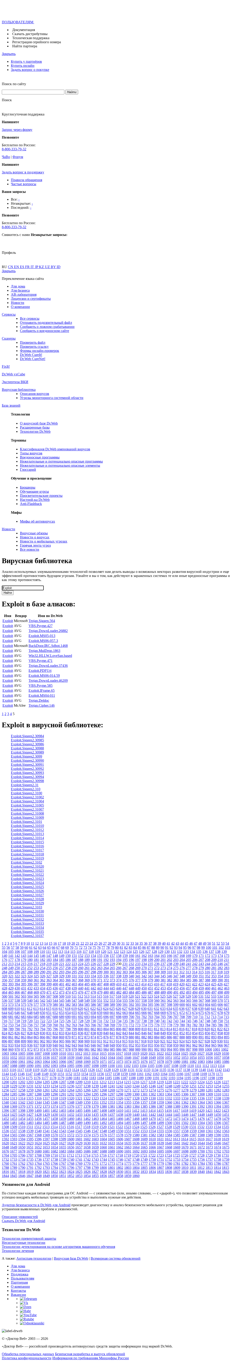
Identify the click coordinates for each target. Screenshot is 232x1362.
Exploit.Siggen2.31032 (27, 919)
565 (188, 1000)
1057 (217, 1057)
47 (195, 943)
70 (71, 947)
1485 (46, 1123)
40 (164, 943)
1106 (158, 1066)
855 (201, 1033)
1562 (217, 1131)
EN (17, 267)
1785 (209, 1163)
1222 (184, 1082)
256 (55, 968)
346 (169, 976)
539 (23, 1000)
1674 (217, 1147)
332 (80, 976)
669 (163, 1013)
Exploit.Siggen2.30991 (27, 764)
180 (30, 960)
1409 (111, 1110)
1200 (5, 1082)
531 (201, 996)
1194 (179, 1078)
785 (214, 1025)
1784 (201, 1163)
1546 (87, 1131)
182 (42, 960)
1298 (119, 1094)
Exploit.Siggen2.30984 (27, 736)
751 (226, 1021)
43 (177, 943)
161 (137, 956)
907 (74, 1041)
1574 (87, 1135)
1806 (152, 1168)
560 (157, 1000)
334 (93, 976)
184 (55, 960)
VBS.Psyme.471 (41, 661)
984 (106, 1049)
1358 (152, 1102)
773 (137, 1025)
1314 (21, 1098)
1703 (225, 1151)
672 (182, 1013)
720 (30, 1021)
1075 (136, 1062)
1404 (70, 1110)
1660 (103, 1147)
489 (163, 992)
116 (79, 952)
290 (42, 972)
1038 (62, 1057)
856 (207, 1033)
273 (163, 968)
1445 (176, 1115)
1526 (152, 1127)
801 (87, 1029)
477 (87, 992)
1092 (46, 1066)
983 (99, 1049)
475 (74, 992)
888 (182, 1037)
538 (17, 1000)
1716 (103, 1155)
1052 (176, 1057)
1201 (13, 1082)
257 (61, 968)
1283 (225, 1090)
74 (90, 947)
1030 (225, 1053)
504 (30, 996)
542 (42, 1000)
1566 (21, 1135)
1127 (99, 1070)
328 (55, 976)
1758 (217, 1159)
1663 (127, 1147)
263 (99, 968)
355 (226, 976)
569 (214, 1000)
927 (201, 1041)
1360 (168, 1102)
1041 (87, 1057)
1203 (30, 1082)
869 (61, 1037)
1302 (152, 1094)
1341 (13, 1102)
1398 (21, 1110)
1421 (209, 1110)
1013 (86, 1053)
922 (169, 1041)
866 (42, 1037)
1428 (38, 1115)
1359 (160, 1102)
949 (112, 1045)
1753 (176, 1159)
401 (61, 984)
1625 (46, 1143)
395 (23, 984)
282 (220, 968)
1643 (193, 1143)
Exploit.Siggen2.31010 (27, 826)
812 (156, 1029)
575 (23, 1004)
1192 (163, 1078)
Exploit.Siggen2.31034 (27, 928)
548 (80, 1000)
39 (159, 943)
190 (93, 960)
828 (30, 1033)
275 (176, 968)
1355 (127, 1102)
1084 (209, 1062)
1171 (219, 1074)
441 (87, 988)
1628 (70, 1143)
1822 (54, 1172)
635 (175, 1009)
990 (144, 1049)
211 (226, 960)
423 (201, 984)
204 (182, 960)
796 (55, 1029)
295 (74, 972)
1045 (119, 1057)
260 (80, 968)
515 (99, 996)
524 (156, 996)
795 (49, 1029)
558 (144, 1000)
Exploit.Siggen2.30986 (27, 744)
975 (49, 1049)
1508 (5, 1127)
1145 (13, 1074)
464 (4, 992)
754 (17, 1025)
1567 (30, 1135)
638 (194, 1009)
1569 (46, 1135)
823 (226, 1029)
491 (176, 992)
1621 (13, 1143)
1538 (21, 1131)
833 (61, 1033)
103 (227, 947)
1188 (132, 1078)
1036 (46, 1057)
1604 (103, 1139)
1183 (92, 1078)
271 (150, 968)
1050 (160, 1057)
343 (150, 976)
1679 (30, 1151)
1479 (225, 1119)
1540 (38, 1131)
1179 (60, 1078)
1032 (13, 1057)
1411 (127, 1110)
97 (194, 947)
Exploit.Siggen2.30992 (27, 769)
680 (4, 1017)
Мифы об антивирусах (37, 521)
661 (112, 1013)
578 (42, 1004)
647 (23, 1013)
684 (30, 1017)
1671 (193, 1147)
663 (125, 1013)
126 (141, 952)
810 (144, 1029)
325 (36, 976)
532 (207, 996)
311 (175, 972)
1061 (21, 1062)
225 (87, 964)
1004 (13, 1053)
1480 (5, 1123)
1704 (5, 1155)
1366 (217, 1102)
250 (17, 968)
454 (169, 988)
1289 (46, 1094)
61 (31, 947)
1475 (193, 1119)
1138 (186, 1070)
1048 (144, 1057)
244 (207, 964)
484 (131, 992)
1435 (95, 1115)
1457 (46, 1119)
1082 (193, 1062)
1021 (152, 1053)
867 (49, 1037)
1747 (127, 1159)
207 (201, 960)
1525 (143, 1127)
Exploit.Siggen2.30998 (27, 781)
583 (74, 1004)
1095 (70, 1066)
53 (223, 943)
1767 (62, 1163)
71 (76, 947)
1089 (21, 1066)
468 (30, 992)
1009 (54, 1053)
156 (106, 956)
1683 (62, 1151)
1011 (70, 1053)
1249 (176, 1086)
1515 (62, 1127)
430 (17, 988)
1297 (111, 1094)
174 (220, 956)
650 (42, 1013)
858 (220, 1033)
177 (11, 960)
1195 (187, 1078)
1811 (192, 1168)
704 (157, 1017)
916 (131, 1041)
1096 (78, 1066)
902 (42, 1041)
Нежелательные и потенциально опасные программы (61, 461)
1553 (144, 1131)
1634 (119, 1143)
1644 (201, 1143)
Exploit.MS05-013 (42, 636)
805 (112, 1029)
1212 (103, 1082)
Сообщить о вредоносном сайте (44, 331)
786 (220, 1025)
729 (87, 1021)
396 (30, 984)
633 (163, 1009)
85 (139, 947)
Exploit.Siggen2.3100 (26, 793)
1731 (225, 1155)
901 (36, 1041)
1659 (95, 1147)
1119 (36, 1070)
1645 (209, 1143)
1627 (62, 1143)
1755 (193, 1159)
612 (29, 1009)
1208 (70, 1082)
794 (42, 1029)
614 (42, 1009)
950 (118, 1045)
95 (185, 947)
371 (99, 980)
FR (28, 267)
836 (80, 1033)
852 (182, 1033)
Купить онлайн (22, 65)
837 (87, 1033)
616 (55, 1009)
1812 (201, 1168)
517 (112, 996)
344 (157, 976)
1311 (225, 1094)
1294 (87, 1094)
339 (125, 976)
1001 (216, 1049)
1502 (184, 1123)
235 (150, 964)
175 (226, 956)
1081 (184, 1062)
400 (55, 984)
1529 (176, 1127)
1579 (127, 1135)
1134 (154, 1070)
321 (11, 976)
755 (23, 1025)
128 (154, 952)
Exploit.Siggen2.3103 (26, 907)
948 (106, 1045)
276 (182, 968)
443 (99, 988)
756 (30, 1025)
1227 (225, 1082)
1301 (144, 1094)
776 (157, 1025)
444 (106, 988)
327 (49, 976)
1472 (168, 1119)
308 (157, 972)
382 (169, 980)
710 (195, 1017)
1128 (107, 1070)
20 (73, 943)
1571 (62, 1135)
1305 (176, 1094)
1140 (202, 1070)
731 (99, 1021)
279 (201, 968)
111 (48, 952)
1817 (13, 1172)
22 (82, 943)
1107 (166, 1066)
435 (49, 988)
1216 (135, 1082)
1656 (70, 1147)
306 (144, 972)
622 (93, 1009)
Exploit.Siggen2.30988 (27, 748)
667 (150, 1013)
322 (17, 976)
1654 (54, 1147)
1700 (201, 1151)
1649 (13, 1147)
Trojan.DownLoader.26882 (48, 631)
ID (58, 267)
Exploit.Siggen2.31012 (27, 830)
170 (195, 956)
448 (131, 988)
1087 (5, 1066)
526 (169, 996)
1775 (127, 1163)
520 (131, 996)
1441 (144, 1115)
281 (214, 968)
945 (87, 1045)
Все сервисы (29, 318)
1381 (111, 1106)
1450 (217, 1115)
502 (17, 996)
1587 (193, 1135)
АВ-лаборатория (23, 294)
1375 (62, 1106)
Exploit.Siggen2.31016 (27, 846)
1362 (184, 1102)
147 (49, 956)
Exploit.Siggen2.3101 (26, 822)
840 (106, 1033)
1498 (152, 1123)
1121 (51, 1070)
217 (36, 964)
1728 (201, 1155)
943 (74, 1045)
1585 (176, 1135)
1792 (38, 1168)
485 (137, 992)
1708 (38, 1155)
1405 (78, 1110)
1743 (95, 1159)
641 (213, 1009)
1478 (217, 1119)
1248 (168, 1086)
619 (74, 1009)
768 (106, 1025)
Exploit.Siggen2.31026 (27, 891)
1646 (217, 1143)
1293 (78, 1094)
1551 (127, 1131)
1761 (13, 1163)
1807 (160, 1168)
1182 (84, 1078)
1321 (78, 1098)
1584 (168, 1135)
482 (118, 992)
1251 (193, 1086)
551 (99, 1000)
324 (30, 976)
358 (17, 980)
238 (169, 964)
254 (42, 968)
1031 (5, 1057)
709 (188, 1017)
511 (74, 996)
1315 (30, 1098)
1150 (52, 1074)
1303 (160, 1094)
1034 (30, 1057)
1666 (152, 1147)
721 (36, 1021)
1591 (225, 1135)
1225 (209, 1082)
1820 (38, 1172)
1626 (54, 1143)
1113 (213, 1066)
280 (207, 968)
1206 (54, 1082)
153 (87, 956)
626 (118, 1009)
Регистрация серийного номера (36, 42)
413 (137, 984)
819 (201, 1029)
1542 (54, 1131)
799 (74, 1029)
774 (144, 1025)
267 (125, 968)
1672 (201, 1147)
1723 (160, 1155)
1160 (132, 1074)
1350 (87, 1102)
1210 (87, 1082)
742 (169, 1021)
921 (163, 1041)
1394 (217, 1106)
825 (11, 1033)
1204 (38, 1082)
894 (220, 1037)
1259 (30, 1090)
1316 (38, 1098)
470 (42, 992)
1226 (217, 1082)
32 (127, 943)
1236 (70, 1086)
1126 (91, 1070)
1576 (103, 1135)
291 (49, 972)
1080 (176, 1062)
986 (118, 1049)
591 (125, 1004)
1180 (68, 1078)
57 (12, 947)
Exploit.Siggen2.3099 (26, 756)
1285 (13, 1094)
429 (11, 988)
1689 (111, 1151)
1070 (95, 1062)
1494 (119, 1123)
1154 (84, 1074)
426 (220, 984)
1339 (225, 1098)
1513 (46, 1127)
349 (188, 976)
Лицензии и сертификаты (31, 298)
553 (112, 1000)
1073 (119, 1062)
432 (30, 988)
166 (169, 956)
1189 (140, 1078)
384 (182, 980)
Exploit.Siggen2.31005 (27, 805)
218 (42, 964)
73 (85, 947)
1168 (195, 1074)
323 (23, 976)
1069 (87, 1062)
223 (74, 964)
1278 (184, 1090)
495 (201, 992)
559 (150, 1000)
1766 (54, 1163)
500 (4, 996)
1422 (217, 1110)
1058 (225, 1057)
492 (182, 992)
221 (61, 964)
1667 (160, 1147)
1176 (37, 1078)
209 (214, 960)
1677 (13, 1151)
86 (144, 947)
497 (214, 992)
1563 (225, 1131)
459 (201, 988)
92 (171, 947)
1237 (78, 1086)
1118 (28, 1070)
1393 (209, 1106)
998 (195, 1049)
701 (137, 1017)
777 (163, 1025)
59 (22, 947)
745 (188, 1021)
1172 (5, 1078)
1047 (136, 1057)
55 (3, 947)
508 (55, 996)
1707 (30, 1155)
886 (169, 1037)
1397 (13, 1110)
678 (220, 1013)
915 (125, 1041)
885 (163, 1037)
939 (49, 1045)
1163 (156, 1074)
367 (74, 980)
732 (106, 1021)
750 (220, 1021)
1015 (103, 1053)
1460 (70, 1119)
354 (220, 976)
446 (118, 988)
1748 (136, 1159)
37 (150, 943)
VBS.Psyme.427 (41, 626)
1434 (87, 1115)
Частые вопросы (23, 184)
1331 (160, 1098)
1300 (136, 1094)
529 (188, 996)
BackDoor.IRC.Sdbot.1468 (48, 646)
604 (207, 1004)
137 (211, 952)
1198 (211, 1078)
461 (214, 988)
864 (30, 1037)
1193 (171, 1078)
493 (188, 992)
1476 (201, 1119)
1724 (168, 1155)
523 (150, 996)
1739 (62, 1159)
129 (160, 952)
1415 (160, 1110)
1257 (13, 1090)
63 (40, 947)
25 (96, 943)
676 (207, 1013)
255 (49, 968)
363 (49, 980)
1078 (160, 1062)
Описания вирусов (34, 394)
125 (135, 952)
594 (144, 1004)
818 (194, 1029)
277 (188, 968)
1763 (30, 1163)
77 (103, 947)
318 (220, 972)
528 (182, 996)
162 (144, 956)
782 (195, 1025)
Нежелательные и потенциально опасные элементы (60, 465)
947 (99, 1045)
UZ (48, 267)
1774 (119, 1163)
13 (41, 943)
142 (17, 956)
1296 (103, 1094)
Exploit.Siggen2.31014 (27, 838)
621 (86, 1009)
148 (55, 956)
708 (182, 1017)
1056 (209, 1057)
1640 (168, 1143)
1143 (226, 1070)
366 (68, 980)
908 (80, 1041)
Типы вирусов (31, 453)
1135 (162, 1070)
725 (61, 1021)
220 (55, 964)
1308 (201, 1094)
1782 (184, 1163)
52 (218, 943)
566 (195, 1000)
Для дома (18, 286)
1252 (201, 1086)
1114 (221, 1066)
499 (226, 992)
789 (11, 1029)
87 (148, 947)
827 (23, 1033)
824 (4, 1033)
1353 (111, 1102)
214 (17, 964)
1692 (136, 1151)
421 (188, 984)
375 (125, 980)
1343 (30, 1102)
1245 (144, 1086)
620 (80, 1009)
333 (87, 976)
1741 (78, 1159)
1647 (225, 1143)
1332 (168, 1098)
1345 (46, 1102)
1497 (144, 1123)
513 (86, 996)
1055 (201, 1057)
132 (179, 952)
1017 (119, 1053)
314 (194, 972)
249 (11, 968)
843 (125, 1033)
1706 (21, 1155)
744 (182, 1021)
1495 (127, 1123)
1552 (136, 1131)
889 (188, 1037)
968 (4, 1049)
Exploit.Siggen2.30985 (27, 740)
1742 (87, 1159)
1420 (201, 1110)
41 (168, 943)
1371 (30, 1106)
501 (11, 996)
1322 (87, 1098)
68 (62, 947)
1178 (52, 1078)
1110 (190, 1066)
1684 (70, 1151)
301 (112, 972)
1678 (21, 1151)
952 (131, 1045)
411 (125, 984)
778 (169, 1025)
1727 (192, 1155)
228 (106, 964)
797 (61, 1029)
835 (74, 1033)
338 (118, 976)
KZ (42, 267)
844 (131, 1033)
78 (108, 947)
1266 (87, 1090)
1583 (160, 1135)
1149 (44, 1074)
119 (97, 952)
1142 (218, 1070)
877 (112, 1037)
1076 (144, 1062)
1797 (78, 1168)
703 (150, 1017)
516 (106, 996)
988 (131, 1049)
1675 (225, 1147)
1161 (140, 1074)
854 (195, 1033)
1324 (103, 1098)
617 (61, 1009)
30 (118, 943)
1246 (152, 1086)
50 (209, 943)
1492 (103, 1123)
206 (195, 960)
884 (157, 1037)
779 (176, 1025)
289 (36, 972)
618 (67, 1009)
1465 (111, 1119)
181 (36, 960)
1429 (46, 1115)
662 (118, 1013)
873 (87, 1037)
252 (30, 968)
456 (182, 988)
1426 (21, 1115)
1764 (38, 1163)
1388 (168, 1106)
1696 (168, 1151)
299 (99, 972)
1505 (209, 1123)
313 (188, 972)
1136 (170, 1070)
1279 (193, 1090)
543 (49, 1000)
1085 (217, 1062)
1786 (217, 1163)
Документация (23, 30)
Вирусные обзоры (34, 533)
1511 (29, 1127)
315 (201, 972)
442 (93, 988)
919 (150, 1041)
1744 (103, 1159)
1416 (168, 1110)
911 (99, 1041)
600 (182, 1004)
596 (157, 1004)
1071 (103, 1062)
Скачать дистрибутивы (30, 34)
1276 (168, 1090)
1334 (184, 1098)
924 (182, 1041)
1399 (30, 1110)
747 (201, 1021)
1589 (209, 1135)
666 (144, 1013)
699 (125, 1017)
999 (201, 1049)
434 (42, 988)
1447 (193, 1115)
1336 (201, 1098)
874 (93, 1037)
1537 (13, 1131)
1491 (95, 1123)
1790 (21, 1168)
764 (80, 1025)
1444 (168, 1115)
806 (118, 1029)
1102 (127, 1066)
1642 (184, 1143)
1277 (176, 1090)
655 (74, 1013)
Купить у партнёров (26, 61)
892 (207, 1037)
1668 (168, 1147)
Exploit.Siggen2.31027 (27, 895)
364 (55, 980)
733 (112, 1021)
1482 (21, 1123)
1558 (184, 1131)
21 (78, 943)
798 (68, 1029)
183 (49, 960)
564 (182, 1000)
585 (87, 1004)
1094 (62, 1066)
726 (68, 1021)
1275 (160, 1090)
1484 (38, 1123)
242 (195, 964)
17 (59, 943)
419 (175, 984)
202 (169, 960)
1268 (103, 1090)
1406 (87, 1110)
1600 (70, 1139)
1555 (160, 1131)
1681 (46, 1151)
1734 (21, 1159)
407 (99, 984)
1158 (116, 1074)
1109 (182, 1066)
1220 (168, 1082)
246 (220, 964)
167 (176, 956)
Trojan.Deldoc (39, 700)
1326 (119, 1098)
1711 (62, 1155)
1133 (146, 1070)
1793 (46, 1168)
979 (74, 1049)
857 (214, 1033)
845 (137, 1033)
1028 (209, 1053)
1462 (87, 1119)
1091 (38, 1066)
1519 (95, 1127)
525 (163, 996)
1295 (95, 1094)
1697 (176, 1151)
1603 (95, 1139)
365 (61, 980)
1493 (111, 1123)
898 (17, 1041)
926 (194, 1041)
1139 (194, 1070)
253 (36, 968)
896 (4, 1041)
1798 (87, 1168)
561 (163, 1000)
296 (80, 972)
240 (182, 964)
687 (49, 1017)
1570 (54, 1135)
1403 (62, 1110)
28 (109, 943)
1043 (103, 1057)
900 (30, 1041)
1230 (21, 1086)
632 (156, 1009)
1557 (176, 1131)
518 (118, 996)
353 (214, 976)
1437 (111, 1115)
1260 (38, 1090)
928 (207, 1041)
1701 (209, 1151)
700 (131, 1017)
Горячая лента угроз (35, 545)
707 (176, 1017)
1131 (131, 1070)
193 (112, 960)
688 (55, 1017)
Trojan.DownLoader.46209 (48, 680)
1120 (43, 1070)
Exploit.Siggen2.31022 (27, 875)
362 (42, 980)
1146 (21, 1074)
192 (106, 960)
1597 (46, 1139)
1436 (103, 1115)
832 (55, 1033)
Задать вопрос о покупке (30, 70)
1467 (127, 1119)
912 (106, 1041)
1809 (176, 1168)
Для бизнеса (20, 290)
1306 (184, 1094)
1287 (30, 1094)
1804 (136, 1168)
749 (214, 1021)
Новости (17, 303)
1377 (78, 1106)
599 (176, 1004)
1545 (78, 1131)
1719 (127, 1155)
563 (176, 1000)
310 (169, 972)
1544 (70, 1131)
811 (150, 1029)
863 (23, 1037)
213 (11, 964)
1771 (95, 1163)
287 (23, 972)
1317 (46, 1098)
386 (195, 980)
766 (93, 1025)
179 (23, 960)
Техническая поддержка (30, 38)
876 (106, 1037)
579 (49, 1004)
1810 (184, 1168)
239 (176, 964)
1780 (168, 1163)
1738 (54, 1159)
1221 (176, 1082)
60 (26, 947)
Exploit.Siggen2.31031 (27, 915)
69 (67, 947)
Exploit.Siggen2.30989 (27, 752)
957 (163, 1045)
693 (87, 1017)
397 (36, 984)
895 (226, 1037)
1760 (5, 1163)
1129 (115, 1070)
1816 (5, 1172)
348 (182, 976)
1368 (5, 1106)
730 (93, 1021)
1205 (46, 1082)
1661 (111, 1147)
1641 (176, 1143)
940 (55, 1045)
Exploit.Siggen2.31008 (27, 813)
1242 (119, 1086)
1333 (176, 1098)
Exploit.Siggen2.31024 (27, 883)
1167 (187, 1074)
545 (61, 1000)
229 (112, 964)
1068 (78, 1062)
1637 (144, 1143)
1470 (152, 1119)
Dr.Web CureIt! (31, 355)
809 (137, 1029)
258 (68, 968)
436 (55, 988)
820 (207, 1029)
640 (207, 1009)
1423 (225, 1110)
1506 (217, 1123)
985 (112, 1049)
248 (4, 968)
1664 (136, 1147)
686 (42, 1017)
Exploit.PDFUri (40, 671)
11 (32, 943)
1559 (193, 1131)
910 (93, 1041)
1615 (192, 1139)
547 (74, 1000)
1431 (62, 1115)
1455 (30, 1119)
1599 (62, 1139)
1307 (193, 1094)
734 (118, 1021)
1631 (95, 1143)
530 (194, 996)
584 (80, 1004)
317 (213, 972)
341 (137, 976)
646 (17, 1013)
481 (112, 992)
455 (176, 988)
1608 (136, 1139)
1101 (119, 1066)
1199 (219, 1078)
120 (103, 952)
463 (226, 988)
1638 (152, 1143)
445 (112, 988)
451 (150, 988)
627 (125, 1009)
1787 (225, 1163)
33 (132, 943)
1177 (44, 1078)
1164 (163, 1074)
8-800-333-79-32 (14, 149)
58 (17, 947)
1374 (54, 1106)
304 (131, 972)
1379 (95, 1106)
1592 (5, 1139)
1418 (184, 1110)
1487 (62, 1123)
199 (150, 960)
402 (68, 984)
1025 (184, 1053)
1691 (127, 1151)
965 (214, 1045)
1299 (127, 1094)
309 (163, 972)
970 (17, 1049)
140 (4, 956)
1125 (83, 1070)
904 (55, 1041)
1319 (62, 1098)
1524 (135, 1127)
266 (118, 968)
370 (93, 980)
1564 (5, 1135)
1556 (168, 1131)
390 (220, 980)
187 (74, 960)
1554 (152, 1131)
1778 (152, 1163)
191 (99, 960)
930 (220, 1041)
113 (60, 952)
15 (50, 943)
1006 (30, 1053)
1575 (95, 1135)
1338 (217, 1098)
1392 (201, 1106)
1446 (184, 1115)
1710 (54, 1155)
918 (144, 1041)
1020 (143, 1053)
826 (17, 1033)
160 (131, 956)
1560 (201, 1131)
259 (74, 968)
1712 (70, 1155)
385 (188, 980)
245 (214, 964)
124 (129, 952)
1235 (62, 1086)
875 (99, 1037)
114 (66, 952)
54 (227, 943)
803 (99, 1029)
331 (74, 976)
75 (94, 947)
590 (118, 1004)
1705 (13, 1155)
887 (176, 1037)
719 (23, 1021)
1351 (95, 1102)
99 (203, 947)
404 (80, 984)
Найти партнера (24, 46)
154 (93, 956)
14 (46, 943)
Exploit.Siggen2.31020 (27, 866)
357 (11, 980)
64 (44, 947)
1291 (62, 1094)
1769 (78, 1163)
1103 (135, 1066)
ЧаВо (6, 157)
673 (188, 1013)
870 (68, 1037)
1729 (209, 1155)
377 (137, 980)
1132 (139, 1070)
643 (226, 1009)
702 (144, 1017)
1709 (46, 1155)
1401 (46, 1110)
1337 (209, 1098)
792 (30, 1029)
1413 (143, 1110)
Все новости (29, 549)
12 (37, 943)
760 (55, 1025)
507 (49, 996)
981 (87, 1049)
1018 (127, 1053)
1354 (119, 1102)
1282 (217, 1090)
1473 (176, 1119)
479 (99, 992)
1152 (68, 1074)
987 (125, 1049)
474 (68, 992)
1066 (62, 1062)
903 (49, 1041)
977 (61, 1049)
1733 (13, 1159)
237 (163, 964)
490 (169, 992)
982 (93, 1049)
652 (55, 1013)
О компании (20, 307)
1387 (160, 1106)
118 (91, 952)
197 (137, 960)
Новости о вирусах (34, 537)
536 (4, 1000)
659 (99, 1013)
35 (141, 943)
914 (118, 1041)
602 (195, 1004)
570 (220, 1000)
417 (163, 984)
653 (61, 1013)
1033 (21, 1057)
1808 (168, 1168)
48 (200, 943)
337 (112, 976)
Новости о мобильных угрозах (43, 541)
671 (176, 1013)
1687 (95, 1151)
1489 (78, 1123)
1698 (184, 1151)
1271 (127, 1090)
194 (118, 960)
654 (68, 1013)
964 (207, 1045)
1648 (5, 1147)
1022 (160, 1053)
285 (11, 972)
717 (11, 1021)
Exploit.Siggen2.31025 (27, 887)
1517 (78, 1127)
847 (150, 1033)
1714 (86, 1155)
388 (207, 980)
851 (176, 1033)
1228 (5, 1086)
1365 (209, 1102)
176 (4, 960)
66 (53, 947)
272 (157, 968)
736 (131, 1021)
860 (4, 1037)
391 (226, 980)
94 (180, 947)
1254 (217, 1086)
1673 (209, 1147)
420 (182, 984)
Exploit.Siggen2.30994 (27, 777)
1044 (111, 1057)
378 (144, 980)
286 (17, 972)
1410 (119, 1110)
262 (93, 968)
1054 (193, 1057)
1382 (119, 1106)
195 (125, 960)
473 (61, 992)
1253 (209, 1086)
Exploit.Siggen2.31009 (27, 817)
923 (175, 1041)
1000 (208, 1049)
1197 (203, 1078)
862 (17, 1037)
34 (136, 943)
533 (213, 996)
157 (112, 956)
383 (176, 980)
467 (23, 992)
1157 (108, 1074)
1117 (20, 1070)
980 (80, 1049)
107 (23, 952)
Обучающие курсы (34, 491)
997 (188, 1049)
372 (106, 980)
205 (188, 960)
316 (207, 972)
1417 (176, 1110)
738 (144, 1021)
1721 (143, 1155)
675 (201, 1013)
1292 (70, 1094)
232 (131, 964)
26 (100, 943)
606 (220, 1004)
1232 (38, 1086)
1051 (168, 1057)
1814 (217, 1168)
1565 (13, 1135)
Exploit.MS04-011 (42, 695)
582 (68, 1004)
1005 (21, 1053)
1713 (78, 1155)
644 (4, 1013)
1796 (70, 1168)
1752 (168, 1159)
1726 (184, 1155)
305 (137, 972)
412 (131, 984)
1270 (119, 1090)
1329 (144, 1098)
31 (123, 943)
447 (125, 988)
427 (226, 984)
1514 (54, 1127)
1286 (21, 1094)
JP (37, 267)
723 (49, 1021)
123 (122, 952)
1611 (160, 1139)
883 (150, 1037)
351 (201, 976)
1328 (136, 1098)
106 (17, 952)
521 (137, 996)
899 (23, 1041)
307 (150, 972)
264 (106, 968)
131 (173, 952)
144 (30, 956)
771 (125, 1025)
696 (106, 1017)
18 (64, 943)
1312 (5, 1098)
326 (42, 976)
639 (201, 1009)
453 (163, 988)
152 (80, 956)
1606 (119, 1139)
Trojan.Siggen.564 (42, 621)
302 (118, 972)
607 (226, 1004)
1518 (86, 1127)
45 (186, 943)
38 (155, 943)
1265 (78, 1090)
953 (137, 1045)
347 (176, 976)
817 (188, 1029)
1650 (21, 1147)
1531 (192, 1127)
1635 (127, 1143)
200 (157, 960)
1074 (127, 1062)
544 (55, 1000)
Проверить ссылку (34, 346)
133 (186, 952)
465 (11, 992)
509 (61, 996)
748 (207, 1021)
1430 (54, 1115)
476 (80, 992)
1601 (78, 1139)
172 (207, 956)
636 (182, 1009)
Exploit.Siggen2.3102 (26, 862)
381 (163, 980)
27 (105, 943)
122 (116, 952)
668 (157, 1013)
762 (68, 1025)
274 (169, 968)
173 (214, 956)
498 (220, 992)
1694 (152, 1151)
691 (74, 1017)
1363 (193, 1102)
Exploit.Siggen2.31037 (27, 936)
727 (74, 1021)
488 (157, 992)
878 (118, 1037)
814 (169, 1029)
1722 (152, 1155)
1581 (144, 1135)
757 (36, 1025)
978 (68, 1049)
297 (87, 972)
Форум (17, 157)
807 (125, 1029)
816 (182, 1029)
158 (118, 956)
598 (169, 1004)
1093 (54, 1066)
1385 (144, 1106)
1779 (160, 1163)
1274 (152, 1090)
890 (195, 1037)
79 (112, 947)
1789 (13, 1168)
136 (205, 952)
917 (137, 1041)
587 (99, 1004)
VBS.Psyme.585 (41, 685)
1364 (201, 1102)
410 (118, 984)
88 (153, 947)
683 (23, 1017)
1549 (111, 1131)
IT (33, 267)
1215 (127, 1082)
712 (207, 1017)
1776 (136, 1163)
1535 (225, 1127)
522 (144, 996)
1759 (225, 1159)
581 (61, 1004)
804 (106, 1029)
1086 (225, 1062)
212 (4, 964)
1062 (30, 1062)
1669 (176, 1147)
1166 (179, 1074)
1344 (38, 1102)
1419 (192, 1110)
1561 (209, 1131)
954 (144, 1045)
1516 (70, 1127)
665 (137, 1013)
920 (156, 1041)
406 (93, 984)
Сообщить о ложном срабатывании (47, 327)
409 (112, 984)
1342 (21, 1102)
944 (80, 1045)
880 (131, 1037)
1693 (144, 1151)
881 (137, 1037)
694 (93, 1017)
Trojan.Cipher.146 (42, 705)
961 (188, 1045)
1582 (152, 1135)
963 (201, 1045)
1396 (5, 1110)
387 (201, 980)
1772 (103, 1163)
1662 (119, 1147)
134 (192, 952)
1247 (160, 1086)
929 (213, 1041)
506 (42, 996)
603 (201, 1004)
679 (226, 1013)
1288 (38, 1094)
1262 (54, 1090)
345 (163, 976)
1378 (87, 1106)
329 (61, 976)
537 (11, 1000)
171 (201, 956)
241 (188, 964)
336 (106, 976)
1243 (127, 1086)
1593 (13, 1139)
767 (99, 1025)
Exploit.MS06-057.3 (43, 641)
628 (131, 1009)
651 (49, 1013)
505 (36, 996)
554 (118, 1000)
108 (30, 952)
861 (11, 1037)
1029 (217, 1053)
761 (61, 1025)
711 (201, 1017)
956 (157, 1045)
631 (150, 1009)
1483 (30, 1123)
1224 (201, 1082)
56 (8, 947)
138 (217, 952)
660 (106, 1013)
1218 (152, 1082)
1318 (54, 1098)
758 (42, 1025)
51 (213, 943)
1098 (95, 1066)
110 (42, 952)
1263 (62, 1090)
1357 (144, 1102)
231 (125, 964)
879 (125, 1037)
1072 (111, 1062)
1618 (217, 1139)
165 (163, 956)
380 (157, 980)
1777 (144, 1163)
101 (215, 947)
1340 (5, 1102)
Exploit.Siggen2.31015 (27, 842)
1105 (151, 1066)
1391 (193, 1106)
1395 (225, 1106)
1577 (111, 1135)
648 (30, 1013)
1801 (111, 1168)
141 (11, 956)
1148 (37, 1074)
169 (188, 956)
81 (121, 947)
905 (61, 1041)
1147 (29, 1074)
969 (11, 1049)
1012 (78, 1053)
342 (144, 976)
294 (68, 972)
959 (176, 1045)
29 (114, 943)
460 (207, 988)
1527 (160, 1127)
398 (42, 984)
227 (99, 964)
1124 (75, 1070)
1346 (54, 1102)
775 (150, 1025)
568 (207, 1000)
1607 (127, 1139)
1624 (38, 1143)
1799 (95, 1168)
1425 (13, 1115)
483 (125, 992)
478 (93, 992)
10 (28, 943)
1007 (38, 1053)
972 (30, 1049)
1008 (46, 1053)
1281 (209, 1090)
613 (36, 1009)
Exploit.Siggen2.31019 (27, 858)
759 (49, 1025)
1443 (160, 1115)
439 (74, 988)
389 (214, 980)
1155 (92, 1074)
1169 (203, 1074)
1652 (38, 1147)
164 (157, 956)
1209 (78, 1082)
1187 (124, 1078)
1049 (152, 1057)
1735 (30, 1159)
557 (137, 1000)
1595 (30, 1139)
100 (208, 947)
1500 (168, 1123)
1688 (103, 1151)
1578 (119, 1135)
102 (221, 947)
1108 (174, 1066)
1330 (152, 1098)
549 (87, 1000)
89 (158, 947)
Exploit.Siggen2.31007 (27, 809)
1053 (184, 1057)
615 (48, 1009)
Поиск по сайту (14, 84)
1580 (136, 1135)
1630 (87, 1143)
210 (220, 960)
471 (49, 992)
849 (163, 1033)
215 (23, 964)
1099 (103, 1066)
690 (68, 1017)
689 (61, 1017)
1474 (184, 1119)
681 (11, 1017)
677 (214, 1013)
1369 (13, 1106)
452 (157, 988)
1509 (13, 1127)
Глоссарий (28, 469)
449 (137, 988)
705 (163, 1017)
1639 (160, 1143)
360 (30, 980)
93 (176, 947)
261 (87, 968)
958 (169, 1045)
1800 (103, 1168)
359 (23, 980)
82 (126, 947)
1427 (30, 1115)
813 (163, 1029)
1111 (198, 1066)
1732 (5, 1159)
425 (213, 984)
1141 (210, 1070)
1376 (70, 1106)
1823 (62, 1172)
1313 (13, 1098)
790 (17, 1029)
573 (11, 1004)
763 (74, 1025)
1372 (38, 1106)
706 (169, 1017)
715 (226, 1017)
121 (110, 952)
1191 (156, 1078)
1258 (21, 1090)
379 (150, 980)
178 (17, 960)
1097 (87, 1066)
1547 (95, 1131)
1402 (54, 1110)
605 (214, 1004)
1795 (62, 1168)
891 (201, 1037)
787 (226, 1025)
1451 (225, 1115)
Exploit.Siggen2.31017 (27, 850)
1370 (21, 1106)
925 (188, 1041)
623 (99, 1009)
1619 (225, 1139)
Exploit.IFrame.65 (42, 690)
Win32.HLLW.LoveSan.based (50, 656)
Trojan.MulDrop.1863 (44, 651)
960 (182, 1045)
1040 (78, 1057)
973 (36, 1049)
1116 (13, 1070)
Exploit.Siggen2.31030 (27, 911)
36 (145, 943)
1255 (225, 1086)
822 (220, 1029)
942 (68, 1045)
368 (80, 980)
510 (68, 996)
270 (144, 968)
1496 (136, 1123)
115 (72, 952)
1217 (143, 1082)
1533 (209, 1127)
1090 (30, 1066)
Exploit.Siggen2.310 (25, 789)
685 (36, 1017)
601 (188, 1004)
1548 (103, 1131)
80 (117, 947)
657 (87, 1013)
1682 (54, 1151)
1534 (217, 1127)
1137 (178, 1070)
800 (80, 1029)
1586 (184, 1135)
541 (36, 1000)
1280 (201, 1090)
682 (17, 1017)
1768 (70, 1163)
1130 (123, 1070)
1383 (127, 1106)
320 (4, 976)
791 (23, 1029)
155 (99, 956)
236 (157, 964)
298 (93, 972)
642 (220, 1009)
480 (106, 992)
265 (112, 968)
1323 (95, 1098)
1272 (136, 1090)
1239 (95, 1086)
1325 (111, 1098)
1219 (160, 1082)
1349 (78, 1102)
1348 (70, 1102)
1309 (209, 1094)
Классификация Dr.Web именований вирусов (55, 449)
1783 (193, 1163)
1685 (78, 1151)
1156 (100, 1074)
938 (42, 1045)
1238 (87, 1086)
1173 (13, 1078)
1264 (70, 1090)
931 (226, 1041)
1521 (111, 1127)
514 (93, 996)
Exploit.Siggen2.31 (25, 785)
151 (74, 956)
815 (175, 1029)
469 (36, 992)
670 (169, 1013)
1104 (143, 1066)
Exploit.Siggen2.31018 (27, 854)
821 (213, 1029)
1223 (192, 1082)
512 (80, 996)
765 (87, 1025)
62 (35, 947)
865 (36, 1037)
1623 (30, 1143)
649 (36, 1013)
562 (169, 1000)
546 (68, 1000)
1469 (144, 1119)
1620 (5, 1143)
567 (201, 1000)
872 (80, 1037)
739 (150, 1021)
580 (55, 1004)
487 (150, 992)
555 (125, 1000)
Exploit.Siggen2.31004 (27, 801)
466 (17, 992)
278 (195, 968)
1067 (70, 1062)
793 (36, 1029)
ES (22, 267)
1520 (103, 1127)
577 (36, 1004)
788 (4, 1029)
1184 (100, 1078)
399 (49, 984)
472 (55, 992)
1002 (224, 1049)
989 (137, 1049)
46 (191, 943)
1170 (211, 1074)
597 (163, 1004)
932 (4, 1045)
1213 (111, 1082)
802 (93, 1029)
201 (163, 960)
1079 (168, 1062)
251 (23, 968)
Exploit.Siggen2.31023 (27, 879)
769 (112, 1025)
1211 (95, 1082)
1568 (38, 1135)
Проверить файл (32, 342)
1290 (54, 1094)
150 (68, 956)
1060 (13, 1062)
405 (87, 984)
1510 (21, 1127)
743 (176, 1021)
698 (118, 1017)
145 (36, 956)
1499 (160, 1123)
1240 (103, 1086)
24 (91, 943)
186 (68, 960)
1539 (30, 1131)
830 (42, 1033)
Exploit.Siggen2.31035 (27, 932)
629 (137, 1009)
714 (220, 1017)
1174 (21, 1078)
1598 (54, 1139)
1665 (144, 1147)
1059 (5, 1062)
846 (144, 1033)
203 (176, 960)
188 (80, 960)
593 (137, 1004)
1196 (195, 1078)
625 (112, 1009)
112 (54, 952)
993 (163, 1049)
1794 (54, 1168)
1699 (193, 1151)
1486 (54, 1123)
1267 (95, 1090)
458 (195, 988)
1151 (60, 1074)
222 (68, 964)
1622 (21, 1143)
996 (182, 1049)
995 (176, 1049)
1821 (46, 1172)
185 (61, 960)
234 (144, 964)
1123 (67, 1070)
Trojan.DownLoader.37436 (48, 666)
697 (112, 1017)
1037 (54, 1057)
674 (195, 1013)
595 (150, 1004)
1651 (30, 1147)
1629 (78, 1143)
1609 (144, 1139)
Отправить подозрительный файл (46, 322)
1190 (148, 1078)
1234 (54, 1086)
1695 (160, 1151)
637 (188, 1009)
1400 (38, 1110)
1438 (119, 1115)
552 (106, 1000)
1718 (119, 1155)
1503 (193, 1123)
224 (80, 964)
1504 (201, 1123)
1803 (127, 1168)
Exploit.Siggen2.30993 (27, 773)
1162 (148, 1074)
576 (30, 1004)
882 (144, 1037)
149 (61, 956)
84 (135, 947)
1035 (38, 1057)
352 (207, 976)
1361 (176, 1102)
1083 (201, 1062)
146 (42, 956)
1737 (46, 1159)
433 (36, 988)
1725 (176, 1155)
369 (87, 980)
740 (157, 1021)
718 (17, 1021)
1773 (111, 1163)
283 (226, 968)
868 (55, 1037)
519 (125, 996)
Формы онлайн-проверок (39, 351)
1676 (5, 1151)
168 (182, 956)
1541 (46, 1131)
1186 (116, 1078)
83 (130, 947)
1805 (144, 1168)
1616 (201, 1139)
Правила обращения (26, 180)
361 (36, 980)
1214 (119, 1082)
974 (42, 1049)
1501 (176, 1123)
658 (93, 1013)
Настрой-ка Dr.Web (35, 500)
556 (131, 1000)
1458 (54, 1119)
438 (68, 988)
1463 (95, 1119)
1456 (38, 1119)
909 (87, 1041)
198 (144, 960)
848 (157, 1033)
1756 (201, 1159)
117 (85, 952)
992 (157, 1049)
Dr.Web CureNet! (32, 359)
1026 (192, 1053)
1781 (176, 1163)
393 (11, 984)
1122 (59, 1070)
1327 (127, 1098)
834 (68, 1033)
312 (182, 972)
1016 (111, 1053)
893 (214, 1037)
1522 (119, 1127)
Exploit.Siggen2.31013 (27, 834)
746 (195, 1021)
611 (23, 1009)
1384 (136, 1106)
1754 (184, 1159)
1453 (13, 1119)
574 (17, 1004)
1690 (119, 1151)
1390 (184, 1106)
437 (61, 988)
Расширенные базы (35, 427)
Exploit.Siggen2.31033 (27, 923)
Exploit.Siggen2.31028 (27, 899)
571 (226, 1000)
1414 (152, 1110)
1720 (135, 1155)
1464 (103, 1119)
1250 (184, 1086)
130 (167, 952)
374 (118, 980)
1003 (5, 1053)
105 (11, 952)
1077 (152, 1062)
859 (226, 1033)
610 (17, 1009)
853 (188, 1033)
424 (207, 984)
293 (61, 972)
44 (182, 943)
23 (87, 943)
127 (148, 952)
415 (150, 984)
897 (11, 1041)
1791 (30, 1168)
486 (144, 992)
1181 (76, 1078)
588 (106, 1004)
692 (80, 1017)
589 (112, 1004)
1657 (78, 1147)
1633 (111, 1143)
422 (194, 984)
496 (207, 992)
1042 (95, 1057)
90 (162, 947)
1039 (70, 1057)
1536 (5, 1131)
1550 (119, 1131)
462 (220, 988)
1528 (168, 1127)
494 (195, 992)
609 (11, 1009)
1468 (136, 1119)
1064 (46, 1062)
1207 (62, 1082)
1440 (136, 1115)
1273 (144, 1090)
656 (80, 1013)
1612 (168, 1139)
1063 (38, 1062)
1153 (76, 1074)
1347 (62, 1102)
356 (4, 980)
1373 (46, 1106)
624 (106, 1009)
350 (195, 976)
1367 (225, 1102)
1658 (87, 1147)
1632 (103, 1143)
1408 (103, 1110)
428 (4, 988)
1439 (127, 1115)
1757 (209, 1159)
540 (30, 1000)
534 (220, 996)
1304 (168, 1094)
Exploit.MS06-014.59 (44, 675)
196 (131, 960)
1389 (176, 1106)
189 (87, 960)
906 (68, 1041)
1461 (78, 1119)
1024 (176, 1053)
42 (173, 943)
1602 (87, 1139)
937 (36, 1045)
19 (68, 943)
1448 (201, 1115)
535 (226, 996)
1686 (87, 1151)
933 (11, 1045)
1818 (21, 1172)
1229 (13, 1086)
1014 (95, 1053)
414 (144, 984)
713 (213, 1017)
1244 (136, 1086)
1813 (209, 1168)
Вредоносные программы (40, 457)
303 (125, 972)
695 (99, 1017)
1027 (201, 1053)
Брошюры (27, 487)
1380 (103, 1106)
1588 (201, 1135)
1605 (111, 1139)
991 (150, 1049)
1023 (168, 1053)
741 (163, 1021)
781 (188, 1025)
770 (118, 1025)
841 (112, 1033)
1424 (5, 1115)
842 (118, 1033)
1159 (124, 1074)
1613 (176, 1139)
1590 (217, 1135)
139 (224, 952)
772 (131, 1025)
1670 (184, 1147)
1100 (111, 1066)
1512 (37, 1127)
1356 (136, 1102)
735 (125, 1021)
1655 (62, 1147)
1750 (152, 1159)
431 (23, 988)
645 (11, 1013)
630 (144, 1009)
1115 (5, 1070)
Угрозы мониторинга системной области (51, 398)
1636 (136, 1143)
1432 (70, 1115)
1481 (13, 1123)
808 (131, 1029)
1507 (225, 1123)
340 (131, 976)
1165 (171, 1074)
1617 (209, 1139)
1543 (62, 1131)
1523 (127, 1127)
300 (106, 972)
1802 (119, 1168)
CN (11, 267)
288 (30, 972)
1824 (70, 1172)
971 (23, 1049)
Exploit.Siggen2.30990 (27, 760)
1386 (152, 1106)
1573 (78, 1135)
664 (131, 1013)
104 (4, 952)
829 (36, 1033)
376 (131, 980)
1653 (46, 1147)
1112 (205, 1066)
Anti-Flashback (31, 504)
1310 (217, 1094)
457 (188, 988)
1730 (217, 1155)
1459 (62, 1119)
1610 (152, 1139)
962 (195, 1045)
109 (36, 952)
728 (80, 1021)
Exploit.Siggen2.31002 (27, 797)
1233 (46, 1086)
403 (74, 984)
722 (42, 1021)
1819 (30, 1172)
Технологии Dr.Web (35, 431)
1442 (152, 1115)
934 (17, 1045)
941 (61, 1045)
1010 (62, 1053)
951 (125, 1045)
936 (30, 1045)
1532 (201, 1127)
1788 (5, 1168)
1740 (70, 1159)
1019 (135, 1053)
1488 (70, 1123)
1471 (160, 1119)
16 (55, 943)
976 (55, 1049)
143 (23, 956)
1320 (70, 1098)
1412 (135, 1110)
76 (99, 947)
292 (55, 972)
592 (131, 1004)
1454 (21, 1119)
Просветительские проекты (41, 495)
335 (99, 976)
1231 (30, 1086)
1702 (217, 1151)
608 (4, 1009)
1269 (111, 1090)
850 (169, 1033)
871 (74, 1037)
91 (167, 947)
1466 (119, 1119)
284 (4, 972)
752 (4, 1025)
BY (54, 267)
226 (93, 964)
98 (198, 947)
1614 (184, 1139)
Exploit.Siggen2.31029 (27, 903)
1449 (209, 1115)
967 (226, 1045)
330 (68, 976)
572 (4, 1004)
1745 (111, 1159)
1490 (87, 1123)
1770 (87, 1163)
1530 (184, 1127)
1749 (144, 1159)
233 (137, 964)
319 (226, 972)
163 (150, 956)
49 (204, 943)
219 (49, 964)
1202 (21, 1082)
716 (4, 1021)
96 (189, 947)
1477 (209, 1119)
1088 (13, 1066)
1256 (5, 1090)
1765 (46, 1163)
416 (156, 984)
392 (4, 984)
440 (80, 988)
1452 (5, 1119)
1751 (160, 1159)
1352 (103, 1102)
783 (201, 1025)
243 (201, 964)
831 (49, 1033)
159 (125, 956)
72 (80, 947)
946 (93, 1045)
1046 (127, 1057)
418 (169, 984)
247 (226, 964)
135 (198, 952)
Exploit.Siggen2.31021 (27, 870)
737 (137, 1021)
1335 (193, 1098)
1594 (21, 1139)
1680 (38, 1151)
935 (23, 1045)
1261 (46, 1090)
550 (93, 1000)
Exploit (7, 621)
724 (55, 1021)
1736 (38, 1159)
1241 (111, 1086)
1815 (225, 1168)
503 (23, 996)
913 (112, 1041)
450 (144, 988)
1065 (54, 1062)
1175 (29, 1078)
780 (182, 1025)
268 (131, 968)
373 (112, 980)
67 (58, 947)
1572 (70, 1135)
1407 (95, 1110)
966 (220, 1045)
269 (137, 968)
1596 (38, 1139)
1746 (119, 1159)
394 (17, 984)
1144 (5, 1074)
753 (11, 1025)
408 (106, 984)
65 (49, 947)
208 (207, 960)
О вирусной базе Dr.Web (39, 423)
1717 (111, 1155)
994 (169, 1049)
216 (30, 964)
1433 (78, 1115)
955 (150, 1045)
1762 (21, 1163)
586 (93, 1004)
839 (99, 1033)
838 (93, 1033)
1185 (108, 1078)
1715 (95, 1155)
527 (175, 996)
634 (169, 1009)
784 (207, 1025)
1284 (5, 1094)
